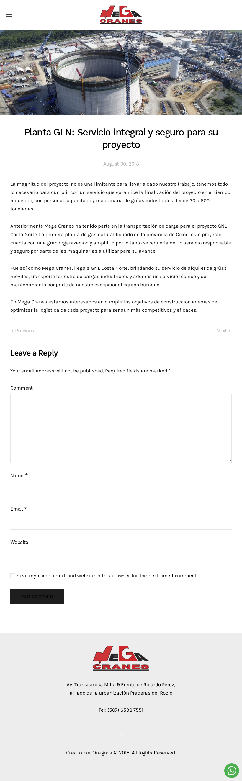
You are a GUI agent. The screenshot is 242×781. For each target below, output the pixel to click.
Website (19, 542)
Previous (24, 331)
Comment (21, 388)
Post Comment (37, 596)
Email (18, 509)
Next (222, 331)
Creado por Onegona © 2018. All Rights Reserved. (121, 753)
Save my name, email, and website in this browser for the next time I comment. (106, 576)
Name (18, 475)
